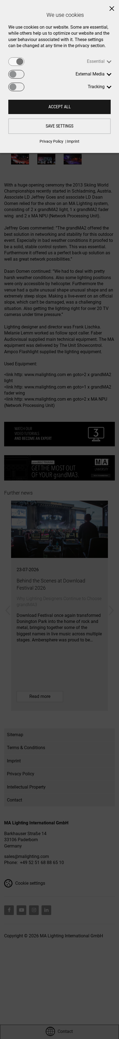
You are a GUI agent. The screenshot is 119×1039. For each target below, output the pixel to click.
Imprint (73, 141)
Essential (96, 61)
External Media (90, 74)
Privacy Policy (51, 141)
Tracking (96, 86)
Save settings (59, 126)
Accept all (59, 106)
